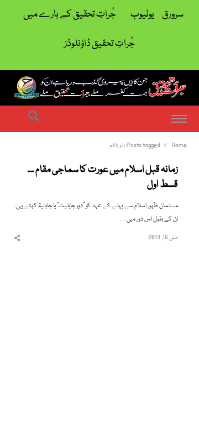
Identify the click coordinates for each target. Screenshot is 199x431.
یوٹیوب (142, 14)
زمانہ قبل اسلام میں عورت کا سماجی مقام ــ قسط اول (103, 177)
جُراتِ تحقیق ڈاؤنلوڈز (99, 43)
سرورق (173, 14)
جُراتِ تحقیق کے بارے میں (69, 14)
